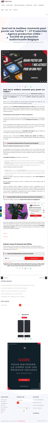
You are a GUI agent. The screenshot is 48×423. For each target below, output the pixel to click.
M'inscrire (36, 215)
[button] (35, 207)
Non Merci (35, 217)
